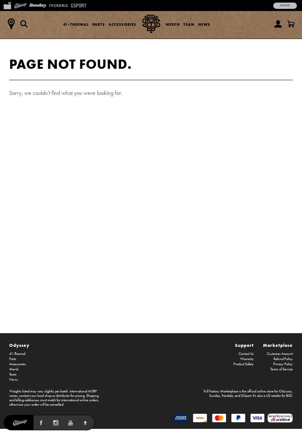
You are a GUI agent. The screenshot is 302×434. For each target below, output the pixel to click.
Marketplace (278, 345)
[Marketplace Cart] (291, 24)
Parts (98, 24)
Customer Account (280, 354)
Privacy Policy (283, 364)
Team (188, 24)
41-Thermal (76, 24)
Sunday (214, 396)
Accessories (122, 24)
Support (285, 5)
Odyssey (19, 345)
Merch (173, 24)
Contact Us (246, 354)
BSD (289, 396)
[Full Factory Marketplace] (7, 4)
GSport (246, 396)
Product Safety (243, 364)
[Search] (24, 24)
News (204, 24)
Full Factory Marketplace (221, 391)
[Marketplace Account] (278, 24)
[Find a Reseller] (11, 24)
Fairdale (227, 396)
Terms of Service (281, 369)
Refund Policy (283, 359)
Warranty (247, 359)
